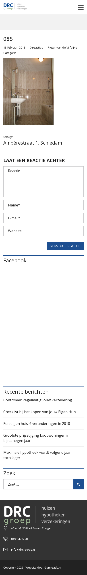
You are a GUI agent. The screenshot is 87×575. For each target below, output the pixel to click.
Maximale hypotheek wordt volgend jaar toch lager (37, 455)
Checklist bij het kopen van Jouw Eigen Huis (39, 411)
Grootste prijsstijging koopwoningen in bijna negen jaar (36, 438)
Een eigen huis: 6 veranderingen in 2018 (36, 423)
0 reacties (36, 47)
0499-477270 (19, 539)
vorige (32, 140)
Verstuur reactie (65, 246)
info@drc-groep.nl (23, 549)
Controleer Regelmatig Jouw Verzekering (37, 400)
